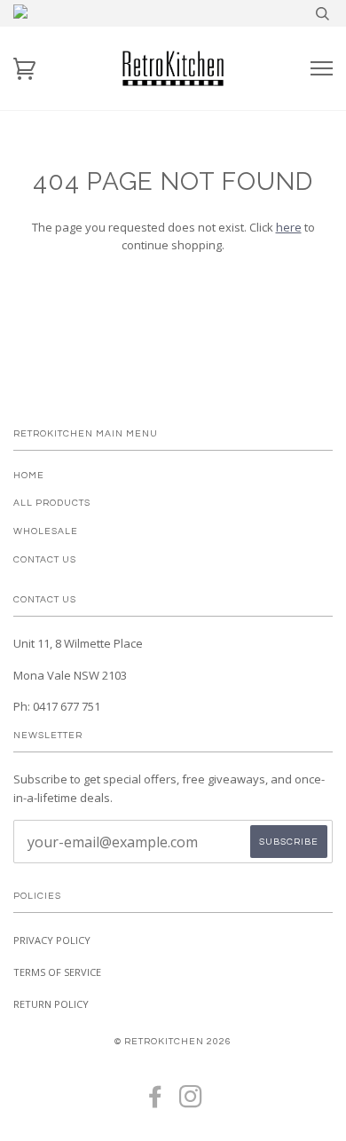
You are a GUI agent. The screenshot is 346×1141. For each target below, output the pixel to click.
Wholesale (45, 531)
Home (28, 475)
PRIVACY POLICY (51, 940)
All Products (51, 503)
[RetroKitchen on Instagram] (191, 1102)
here (289, 227)
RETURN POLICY (51, 1004)
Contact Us (44, 559)
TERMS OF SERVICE (57, 972)
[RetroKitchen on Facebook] (156, 1102)
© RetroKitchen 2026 (173, 1041)
